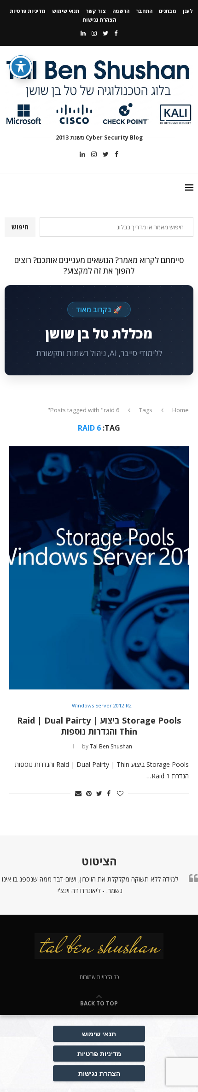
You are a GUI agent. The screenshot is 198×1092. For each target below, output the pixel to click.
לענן (188, 10)
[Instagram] (94, 33)
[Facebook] (115, 33)
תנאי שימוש (65, 10)
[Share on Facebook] (109, 793)
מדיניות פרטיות (28, 10)
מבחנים (167, 10)
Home (180, 410)
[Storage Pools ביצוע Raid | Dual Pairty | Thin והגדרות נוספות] (99, 567)
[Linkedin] (83, 33)
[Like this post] (120, 793)
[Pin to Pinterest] (89, 793)
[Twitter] (105, 33)
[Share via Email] (78, 793)
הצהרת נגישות (99, 19)
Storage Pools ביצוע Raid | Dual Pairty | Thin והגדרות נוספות (99, 726)
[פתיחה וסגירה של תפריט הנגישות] (21, 67)
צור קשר (96, 10)
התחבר (144, 10)
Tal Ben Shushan (111, 746)
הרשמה (120, 10)
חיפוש (20, 226)
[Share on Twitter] (99, 793)
